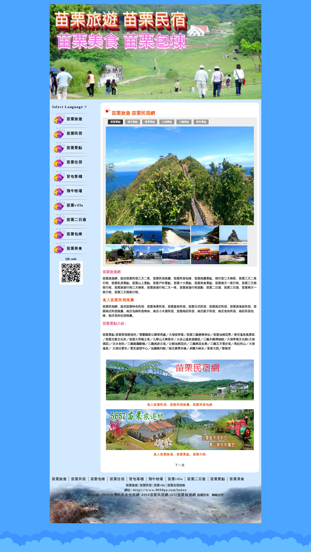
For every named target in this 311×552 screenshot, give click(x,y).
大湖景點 (167, 122)
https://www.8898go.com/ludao (160, 490)
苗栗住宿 (75, 162)
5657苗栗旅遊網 (183, 495)
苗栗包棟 (75, 234)
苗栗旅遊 (75, 119)
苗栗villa (75, 205)
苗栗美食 (75, 248)
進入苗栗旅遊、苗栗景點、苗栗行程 (180, 454)
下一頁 (180, 465)
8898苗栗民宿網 (155, 495)
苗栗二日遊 (77, 220)
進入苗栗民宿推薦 (118, 300)
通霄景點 (150, 122)
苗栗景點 (75, 148)
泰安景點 (201, 122)
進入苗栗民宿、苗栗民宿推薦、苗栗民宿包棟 (180, 404)
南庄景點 (133, 122)
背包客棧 (75, 176)
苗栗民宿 (75, 133)
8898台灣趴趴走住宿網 (121, 495)
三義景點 (184, 122)
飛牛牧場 (75, 191)
